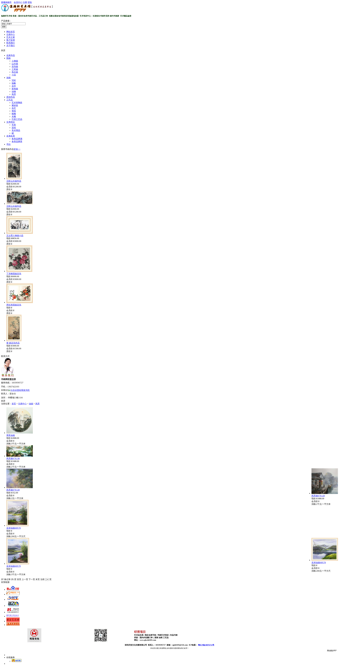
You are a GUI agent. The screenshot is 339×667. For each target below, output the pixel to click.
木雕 (14, 116)
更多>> (17, 149)
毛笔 (14, 125)
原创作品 (10, 97)
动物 (14, 91)
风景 (14, 94)
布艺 (14, 108)
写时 (14, 80)
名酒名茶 (10, 136)
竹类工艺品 (17, 119)
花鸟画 (15, 66)
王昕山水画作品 (13, 181)
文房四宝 (10, 122)
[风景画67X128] (324, 493)
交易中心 (22, 404)
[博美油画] (19, 433)
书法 (8, 144)
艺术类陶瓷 (17, 102)
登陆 (30, 2)
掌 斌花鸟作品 (13, 343)
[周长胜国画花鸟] (19, 302)
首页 (14, 404)
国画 (8, 58)
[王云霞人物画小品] (19, 233)
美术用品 (16, 130)
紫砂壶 (15, 105)
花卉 (14, 86)
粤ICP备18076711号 (206, 645)
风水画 (15, 72)
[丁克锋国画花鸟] (19, 271)
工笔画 (15, 69)
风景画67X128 (318, 496)
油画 (8, 77)
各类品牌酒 (17, 139)
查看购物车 (6, 2)
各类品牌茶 (17, 141)
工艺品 (9, 100)
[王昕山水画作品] (14, 178)
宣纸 (14, 127)
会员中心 (18, 2)
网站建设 (330, 650)
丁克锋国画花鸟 (13, 274)
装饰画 (15, 89)
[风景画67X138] (19, 456)
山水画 (15, 64)
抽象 (14, 83)
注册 (25, 2)
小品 (14, 75)
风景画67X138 (13, 458)
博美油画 (10, 435)
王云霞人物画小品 (14, 235)
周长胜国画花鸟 (13, 305)
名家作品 (10, 55)
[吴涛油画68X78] (17, 525)
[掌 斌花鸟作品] (13, 340)
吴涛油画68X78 (13, 528)
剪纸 (14, 111)
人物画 (15, 61)
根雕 (14, 114)
